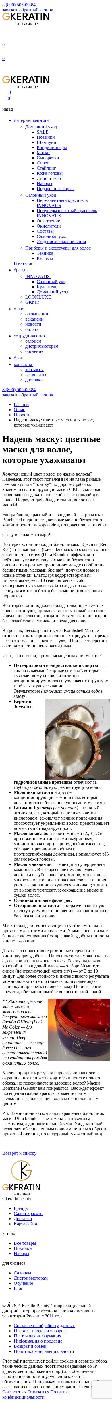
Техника (45, 253)
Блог (18, 1288)
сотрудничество (30, 335)
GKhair (32, 302)
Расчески (46, 258)
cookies (67, 1361)
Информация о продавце (38, 1341)
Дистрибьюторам (31, 1278)
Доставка (23, 1218)
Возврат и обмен (30, 1346)
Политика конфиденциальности (36, 1394)
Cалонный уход (52, 281)
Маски (43, 152)
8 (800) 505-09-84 (19, 4)
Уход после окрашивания (61, 241)
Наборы (44, 183)
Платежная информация (37, 1335)
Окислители (49, 226)
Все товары (25, 1243)
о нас (19, 308)
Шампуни (46, 142)
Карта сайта (25, 1223)
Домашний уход (41, 126)
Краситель (47, 286)
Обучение (23, 1283)
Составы (45, 231)
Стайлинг (46, 168)
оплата (31, 329)
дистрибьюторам (41, 346)
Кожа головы (50, 173)
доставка (34, 379)
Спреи (43, 162)
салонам (33, 341)
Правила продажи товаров (40, 1330)
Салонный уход (41, 195)
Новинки (46, 137)
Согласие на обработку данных (44, 1325)
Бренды (21, 1208)
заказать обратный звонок (27, 9)
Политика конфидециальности (44, 1351)
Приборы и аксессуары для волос (58, 248)
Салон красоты (28, 1213)
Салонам (22, 1272)
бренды (22, 269)
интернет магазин (32, 120)
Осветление (48, 220)
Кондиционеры (52, 147)
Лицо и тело (49, 178)
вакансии (34, 319)
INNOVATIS (38, 276)
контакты (23, 364)
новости (33, 324)
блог (19, 357)
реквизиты (35, 374)
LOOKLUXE (38, 297)
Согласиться (14, 1391)
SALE (43, 132)
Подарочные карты (55, 188)
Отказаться (38, 1391)
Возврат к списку (19, 1153)
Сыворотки (48, 157)
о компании (36, 313)
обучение (34, 351)
